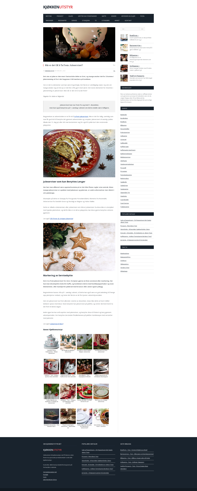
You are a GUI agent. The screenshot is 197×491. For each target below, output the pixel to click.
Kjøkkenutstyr (49, 71)
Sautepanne (124, 189)
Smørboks (123, 196)
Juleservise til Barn (56, 324)
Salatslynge (124, 185)
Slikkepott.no (124, 264)
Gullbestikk (123, 143)
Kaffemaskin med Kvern (127, 150)
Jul (114, 71)
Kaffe (104, 16)
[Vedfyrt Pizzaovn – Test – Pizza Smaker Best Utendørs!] (124, 78)
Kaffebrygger (124, 147)
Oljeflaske (123, 161)
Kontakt (128, 20)
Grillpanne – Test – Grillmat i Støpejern (132, 462)
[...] (140, 40)
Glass (71, 16)
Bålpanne (123, 125)
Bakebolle (123, 115)
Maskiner (49, 20)
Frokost (60, 16)
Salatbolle (123, 182)
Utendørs (106, 20)
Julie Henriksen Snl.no (50, 480)
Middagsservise (125, 157)
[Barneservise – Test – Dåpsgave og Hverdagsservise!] (124, 48)
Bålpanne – (134, 55)
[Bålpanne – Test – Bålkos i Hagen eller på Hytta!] (124, 58)
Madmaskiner (124, 253)
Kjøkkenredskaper (126, 154)
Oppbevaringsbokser (127, 164)
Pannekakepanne (126, 175)
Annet (117, 20)
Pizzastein (123, 171)
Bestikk (49, 16)
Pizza (142, 16)
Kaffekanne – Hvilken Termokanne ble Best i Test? (136, 236)
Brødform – (134, 35)
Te (96, 20)
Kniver (113, 16)
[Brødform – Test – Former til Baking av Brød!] (124, 38)
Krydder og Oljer (128, 16)
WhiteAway (123, 271)
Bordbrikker (124, 118)
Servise (74, 20)
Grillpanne (123, 136)
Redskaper (62, 20)
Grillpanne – (135, 66)
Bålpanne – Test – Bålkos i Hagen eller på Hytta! (135, 458)
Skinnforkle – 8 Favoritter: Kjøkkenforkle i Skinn (135, 229)
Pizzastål (123, 168)
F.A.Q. (45, 477)
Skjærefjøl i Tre (125, 193)
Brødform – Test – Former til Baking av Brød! (133, 450)
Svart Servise (124, 203)
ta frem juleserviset (81, 116)
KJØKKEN (58, 7)
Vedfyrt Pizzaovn (137, 76)
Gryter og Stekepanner (87, 16)
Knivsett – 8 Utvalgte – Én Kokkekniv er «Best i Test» (136, 233)
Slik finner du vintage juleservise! (61, 219)
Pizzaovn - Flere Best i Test (128, 226)
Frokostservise (125, 132)
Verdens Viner (124, 268)
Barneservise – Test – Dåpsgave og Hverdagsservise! (137, 454)
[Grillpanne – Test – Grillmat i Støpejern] (124, 69)
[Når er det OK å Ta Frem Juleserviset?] (79, 44)
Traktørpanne (124, 207)
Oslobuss (123, 260)
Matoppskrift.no (125, 257)
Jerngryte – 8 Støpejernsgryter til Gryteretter (134, 240)
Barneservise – (136, 45)
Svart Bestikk (124, 200)
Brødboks (123, 122)
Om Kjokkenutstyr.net (50, 472)
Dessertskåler (124, 129)
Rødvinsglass (124, 178)
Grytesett (123, 139)
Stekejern (86, 20)
